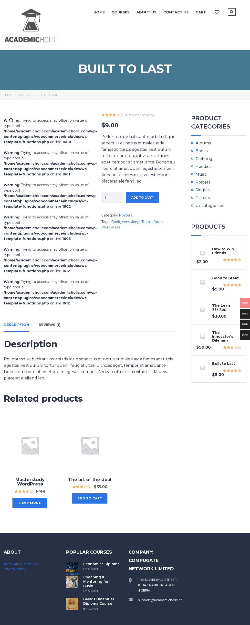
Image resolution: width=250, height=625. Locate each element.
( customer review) (137, 115)
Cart (201, 12)
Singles (202, 190)
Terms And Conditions (21, 564)
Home (99, 12)
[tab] (16, 327)
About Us (146, 12)
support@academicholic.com (162, 600)
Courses (121, 12)
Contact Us (176, 12)
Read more (30, 503)
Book (115, 222)
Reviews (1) (49, 325)
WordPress (110, 227)
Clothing (204, 158)
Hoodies (203, 166)
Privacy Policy (14, 569)
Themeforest (152, 222)
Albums (203, 143)
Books (202, 151)
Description (16, 325)
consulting (131, 222)
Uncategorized (210, 205)
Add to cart (142, 197)
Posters (24, 95)
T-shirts (203, 197)
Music (201, 174)
